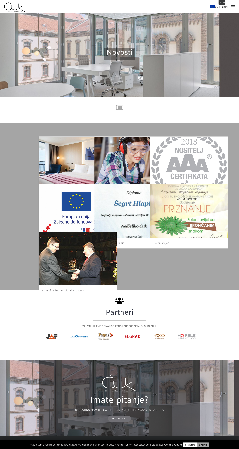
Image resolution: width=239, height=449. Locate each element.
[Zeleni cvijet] (189, 216)
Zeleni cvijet (161, 243)
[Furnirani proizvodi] (78, 169)
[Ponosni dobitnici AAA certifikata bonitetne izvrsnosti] (189, 169)
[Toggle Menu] (233, 6)
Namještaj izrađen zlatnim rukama (63, 290)
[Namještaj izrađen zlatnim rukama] (78, 264)
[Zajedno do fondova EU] (78, 216)
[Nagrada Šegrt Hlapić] (133, 216)
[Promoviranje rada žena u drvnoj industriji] (133, 169)
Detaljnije (203, 445)
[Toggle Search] (219, 6)
